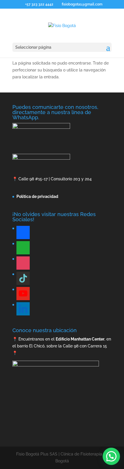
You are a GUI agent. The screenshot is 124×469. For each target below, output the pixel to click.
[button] (111, 456)
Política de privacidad (37, 196)
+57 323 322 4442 (39, 4)
